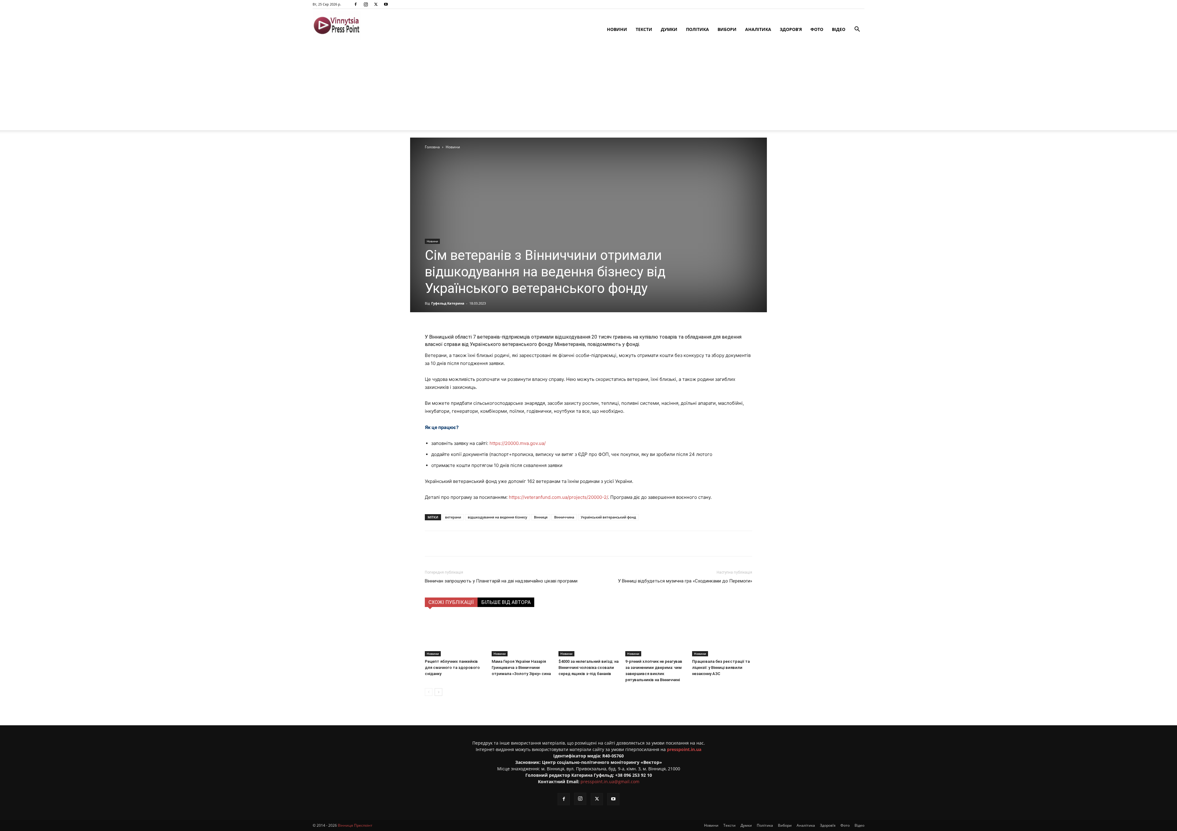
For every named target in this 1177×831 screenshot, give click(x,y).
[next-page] (438, 692)
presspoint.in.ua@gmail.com (610, 781)
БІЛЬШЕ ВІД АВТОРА (506, 602)
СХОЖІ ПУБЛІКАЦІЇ (451, 602)
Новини (617, 29)
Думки (669, 29)
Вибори (727, 29)
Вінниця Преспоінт (355, 825)
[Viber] (520, 543)
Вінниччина (564, 517)
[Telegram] (506, 543)
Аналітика (758, 29)
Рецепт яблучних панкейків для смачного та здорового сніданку (452, 667)
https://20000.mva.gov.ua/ (517, 443)
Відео (838, 29)
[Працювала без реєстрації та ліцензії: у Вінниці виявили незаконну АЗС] (722, 635)
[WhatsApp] (534, 543)
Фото (816, 29)
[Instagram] (365, 4)
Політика (697, 29)
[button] (857, 30)
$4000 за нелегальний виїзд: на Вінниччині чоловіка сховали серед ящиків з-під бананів (588, 667)
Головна (432, 147)
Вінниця (540, 517)
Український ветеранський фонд (608, 517)
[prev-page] (428, 692)
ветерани (453, 517)
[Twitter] (375, 4)
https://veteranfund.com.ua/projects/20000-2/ (558, 497)
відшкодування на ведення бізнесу (497, 517)
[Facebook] (355, 4)
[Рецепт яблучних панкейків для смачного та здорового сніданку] (455, 635)
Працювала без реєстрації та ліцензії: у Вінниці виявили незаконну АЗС (721, 667)
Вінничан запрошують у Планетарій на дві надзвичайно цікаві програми (501, 581)
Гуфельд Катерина (447, 303)
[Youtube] (385, 4)
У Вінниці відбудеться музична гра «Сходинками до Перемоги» (685, 581)
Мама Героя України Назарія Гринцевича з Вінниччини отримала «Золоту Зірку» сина (521, 667)
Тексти (644, 29)
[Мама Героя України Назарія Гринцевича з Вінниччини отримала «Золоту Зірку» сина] (522, 635)
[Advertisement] (588, 87)
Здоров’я (791, 29)
